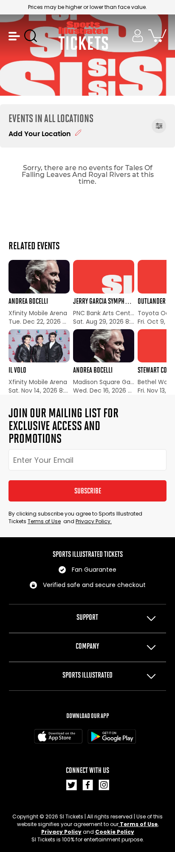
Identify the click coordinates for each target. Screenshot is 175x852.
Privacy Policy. (94, 521)
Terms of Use (44, 521)
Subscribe (87, 491)
